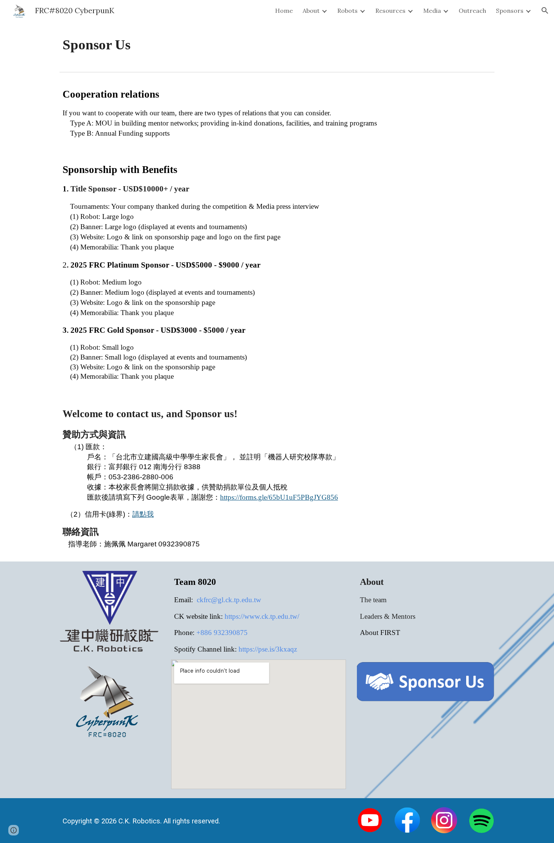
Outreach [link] (472, 10)
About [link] (311, 10)
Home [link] (284, 10)
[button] (545, 11)
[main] (277, 45)
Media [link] (432, 10)
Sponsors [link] (509, 10)
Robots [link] (347, 10)
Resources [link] (390, 10)
